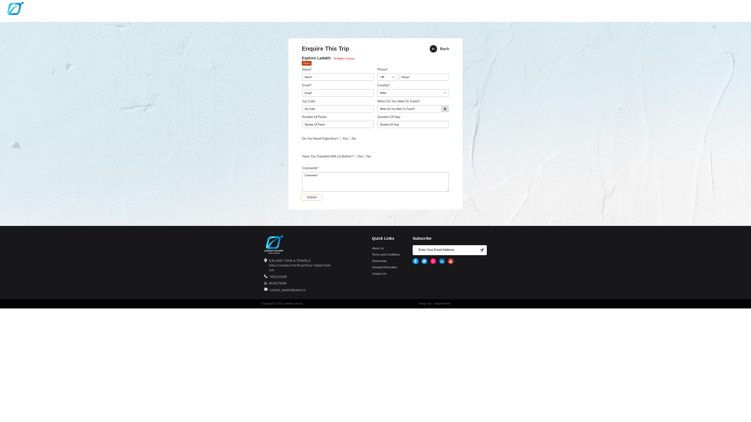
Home (625, 11)
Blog (715, 11)
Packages (675, 11)
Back (444, 49)
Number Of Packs (314, 117)
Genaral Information (384, 267)
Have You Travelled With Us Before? (327, 156)
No (354, 138)
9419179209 (278, 283)
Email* (306, 85)
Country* (383, 85)
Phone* (382, 69)
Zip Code (308, 101)
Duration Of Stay (388, 117)
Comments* (310, 168)
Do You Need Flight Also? (320, 138)
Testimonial (379, 261)
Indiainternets (442, 303)
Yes (345, 138)
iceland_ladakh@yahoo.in (287, 290)
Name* (307, 69)
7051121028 (278, 276)
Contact (735, 11)
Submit (311, 197)
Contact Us (379, 273)
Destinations (647, 11)
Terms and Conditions (386, 254)
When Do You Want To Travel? (398, 101)
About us (697, 11)
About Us (378, 248)
